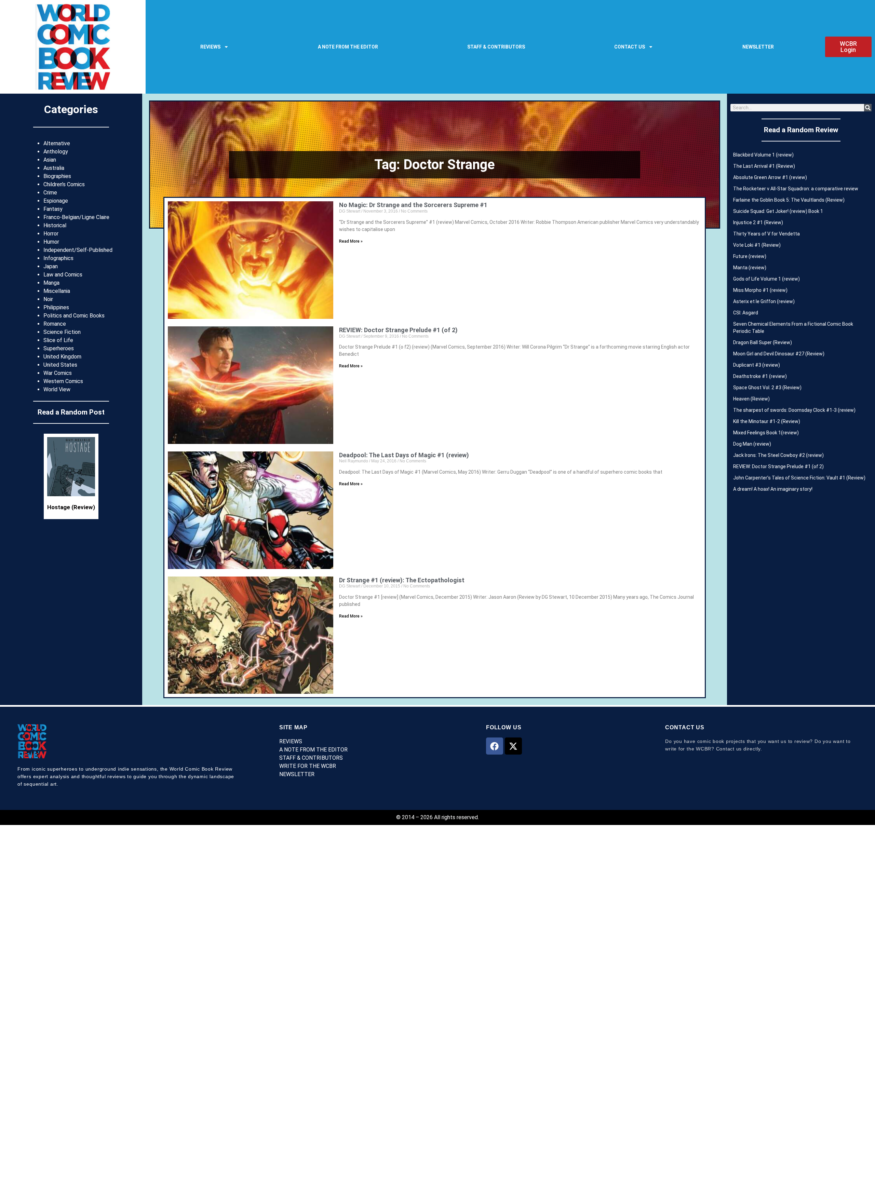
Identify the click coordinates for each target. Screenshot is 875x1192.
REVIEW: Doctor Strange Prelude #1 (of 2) (398, 330)
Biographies (57, 176)
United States (60, 365)
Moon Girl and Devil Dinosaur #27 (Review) (778, 353)
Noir (48, 299)
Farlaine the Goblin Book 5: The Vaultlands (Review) (789, 200)
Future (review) (749, 256)
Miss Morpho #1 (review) (760, 290)
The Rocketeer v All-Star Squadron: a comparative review (795, 188)
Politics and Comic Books (74, 315)
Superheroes (58, 348)
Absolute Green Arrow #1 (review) (770, 177)
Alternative (56, 143)
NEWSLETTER (758, 47)
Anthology (55, 151)
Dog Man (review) (752, 444)
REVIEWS (210, 47)
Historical (54, 225)
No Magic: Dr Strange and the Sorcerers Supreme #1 (413, 204)
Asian (49, 160)
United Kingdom (62, 356)
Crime (50, 192)
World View (56, 389)
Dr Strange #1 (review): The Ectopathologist (402, 580)
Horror (50, 233)
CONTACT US (629, 47)
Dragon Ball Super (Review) (762, 342)
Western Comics (63, 381)
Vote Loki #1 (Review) (757, 245)
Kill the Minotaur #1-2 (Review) (766, 421)
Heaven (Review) (751, 399)
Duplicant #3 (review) (756, 365)
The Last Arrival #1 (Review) (764, 166)
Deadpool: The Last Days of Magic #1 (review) (404, 455)
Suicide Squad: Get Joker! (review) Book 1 (778, 211)
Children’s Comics (64, 184)
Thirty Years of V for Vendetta (766, 233)
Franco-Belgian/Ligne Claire (76, 217)
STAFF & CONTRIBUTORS (496, 47)
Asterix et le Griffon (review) (764, 301)
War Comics (57, 373)
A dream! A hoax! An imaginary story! (772, 489)
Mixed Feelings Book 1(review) (766, 432)
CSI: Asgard (745, 312)
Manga (51, 283)
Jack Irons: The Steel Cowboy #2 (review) (778, 455)
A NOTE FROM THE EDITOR (348, 47)
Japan (50, 266)
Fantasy (53, 209)
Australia (53, 168)
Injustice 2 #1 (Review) (758, 222)
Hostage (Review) (71, 507)
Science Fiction (62, 332)
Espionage (55, 201)
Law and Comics (62, 274)
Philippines (56, 307)
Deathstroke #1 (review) (760, 376)
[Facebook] (494, 746)
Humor (51, 242)
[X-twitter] (513, 746)
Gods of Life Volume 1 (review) (766, 279)
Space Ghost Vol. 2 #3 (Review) (767, 387)
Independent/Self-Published (77, 250)
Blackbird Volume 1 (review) (763, 155)
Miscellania (56, 291)
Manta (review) (749, 267)
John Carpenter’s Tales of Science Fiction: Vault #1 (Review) (799, 477)
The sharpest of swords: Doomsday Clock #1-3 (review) (794, 410)
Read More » (351, 241)
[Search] (868, 107)
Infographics (58, 258)
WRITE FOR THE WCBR (307, 766)
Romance (54, 324)
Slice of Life (58, 340)
